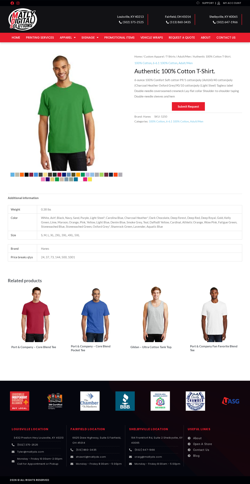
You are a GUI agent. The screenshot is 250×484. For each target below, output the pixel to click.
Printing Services (40, 37)
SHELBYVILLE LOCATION (148, 429)
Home (16, 37)
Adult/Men (184, 56)
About (206, 37)
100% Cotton (143, 63)
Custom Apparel (154, 56)
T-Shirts (170, 56)
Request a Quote (182, 37)
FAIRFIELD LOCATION (88, 429)
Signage (88, 37)
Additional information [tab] (23, 198)
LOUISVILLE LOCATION (30, 429)
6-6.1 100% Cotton (165, 63)
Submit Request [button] (188, 106)
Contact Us (226, 37)
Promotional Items (119, 37)
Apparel (66, 37)
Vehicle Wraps (151, 37)
